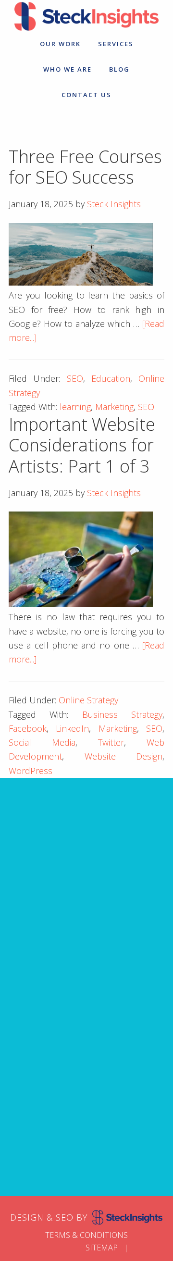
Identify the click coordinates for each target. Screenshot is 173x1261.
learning (75, 406)
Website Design (124, 756)
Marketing (114, 406)
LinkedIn (72, 728)
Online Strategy (88, 700)
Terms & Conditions (86, 1235)
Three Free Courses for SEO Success (85, 167)
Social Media (42, 742)
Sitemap (102, 1247)
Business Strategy (122, 714)
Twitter (111, 742)
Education (110, 378)
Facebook (28, 728)
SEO (75, 378)
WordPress (30, 770)
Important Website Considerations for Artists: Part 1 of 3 (82, 444)
